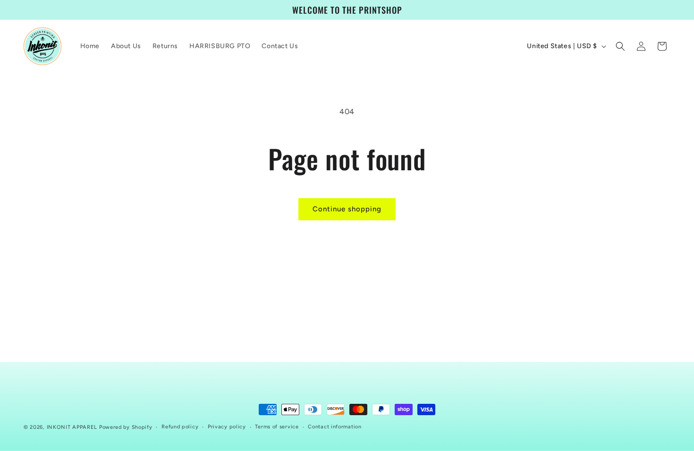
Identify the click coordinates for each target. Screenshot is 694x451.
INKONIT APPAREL (72, 427)
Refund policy (179, 427)
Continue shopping (347, 209)
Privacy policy (227, 427)
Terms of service (276, 427)
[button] (620, 46)
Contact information (334, 427)
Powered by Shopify (125, 427)
